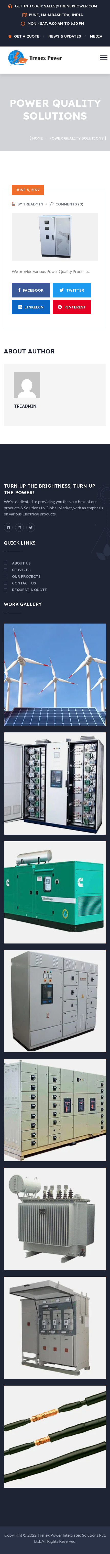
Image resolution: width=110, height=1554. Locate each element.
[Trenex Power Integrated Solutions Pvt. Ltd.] (35, 57)
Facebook (33, 290)
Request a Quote (29, 590)
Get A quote (26, 36)
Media (96, 36)
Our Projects (26, 576)
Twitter (75, 290)
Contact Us (24, 583)
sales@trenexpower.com (70, 6)
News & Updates (64, 36)
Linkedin (34, 307)
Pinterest (75, 307)
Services (21, 570)
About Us (21, 563)
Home (37, 138)
